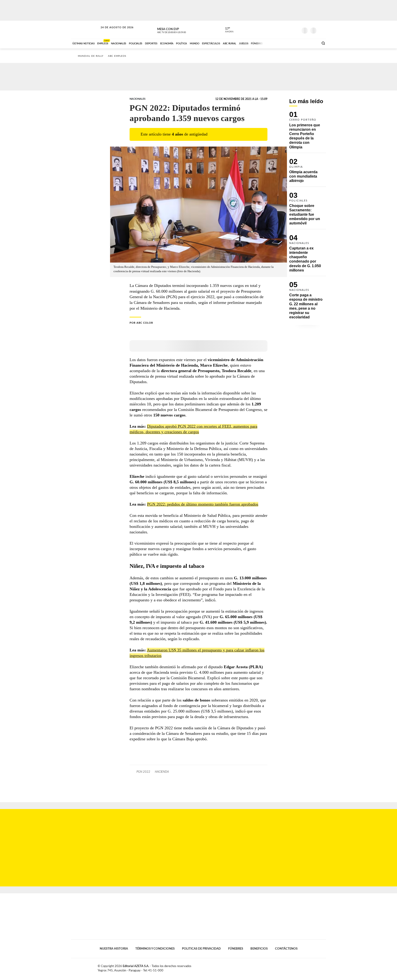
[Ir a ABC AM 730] (291, 43)
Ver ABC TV (180, 29)
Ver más (307, 132)
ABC (85, 30)
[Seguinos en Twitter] (281, 29)
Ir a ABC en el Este (112, 32)
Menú (322, 30)
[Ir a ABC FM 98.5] (309, 43)
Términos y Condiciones (155, 948)
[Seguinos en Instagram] (295, 29)
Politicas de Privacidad (201, 948)
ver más (226, 30)
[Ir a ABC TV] (278, 43)
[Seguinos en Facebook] (274, 29)
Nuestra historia (114, 948)
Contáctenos (286, 948)
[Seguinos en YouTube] (288, 29)
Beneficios (259, 948)
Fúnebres (235, 948)
